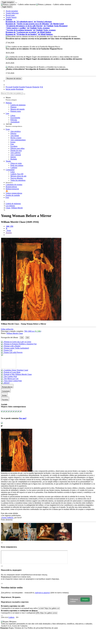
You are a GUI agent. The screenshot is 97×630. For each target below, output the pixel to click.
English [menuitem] (16, 87)
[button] (12, 11)
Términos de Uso (21, 628)
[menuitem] (41, 87)
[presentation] (51, 235)
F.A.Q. (9, 626)
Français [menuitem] (29, 87)
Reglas (11, 628)
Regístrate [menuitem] (19, 89)
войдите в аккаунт (42, 593)
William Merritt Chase (14, 333)
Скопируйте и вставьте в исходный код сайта (19, 608)
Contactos (23, 626)
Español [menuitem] (22, 87)
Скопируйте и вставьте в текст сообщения (18, 613)
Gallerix (11, 617)
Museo (11, 99)
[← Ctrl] (11, 352)
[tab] (9, 226)
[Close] (2, 542)
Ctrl (22, 337)
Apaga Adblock (7, 518)
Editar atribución (7, 329)
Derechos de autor (51, 628)
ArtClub (14, 125)
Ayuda (3, 626)
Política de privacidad (36, 628)
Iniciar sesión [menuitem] (10, 89)
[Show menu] (16, 2)
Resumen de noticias (14, 78)
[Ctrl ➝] (14, 370)
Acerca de (16, 626)
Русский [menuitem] (9, 87)
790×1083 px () (32, 331)
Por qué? (22, 418)
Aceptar (85, 599)
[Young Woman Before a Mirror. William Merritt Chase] (31, 320)
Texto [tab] (8, 230)
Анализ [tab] (9, 233)
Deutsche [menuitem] (35, 87)
